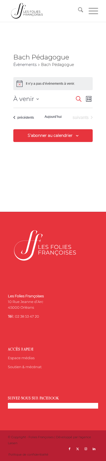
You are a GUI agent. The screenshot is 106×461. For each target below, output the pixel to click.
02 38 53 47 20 (27, 316)
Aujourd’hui (53, 117)
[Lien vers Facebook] (70, 449)
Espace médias (21, 358)
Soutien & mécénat (25, 367)
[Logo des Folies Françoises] (44, 11)
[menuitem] (78, 11)
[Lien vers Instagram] (86, 449)
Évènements (25, 64)
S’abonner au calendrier (50, 135)
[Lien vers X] (78, 449)
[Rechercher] (78, 11)
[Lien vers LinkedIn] (94, 449)
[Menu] (90, 11)
